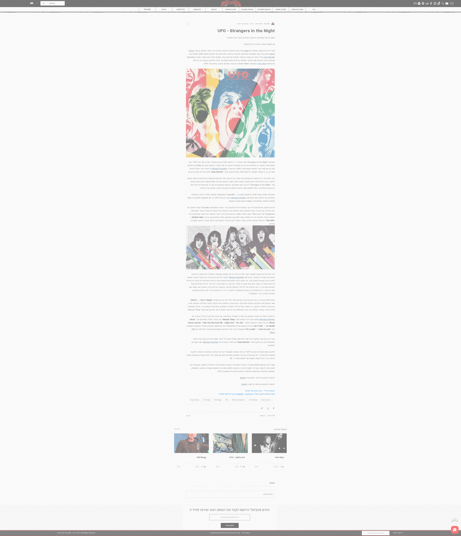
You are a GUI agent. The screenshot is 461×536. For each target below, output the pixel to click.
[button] (263, 215)
